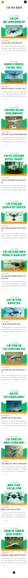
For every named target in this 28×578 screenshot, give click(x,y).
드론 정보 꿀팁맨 (5, 40)
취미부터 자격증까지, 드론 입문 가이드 (13, 88)
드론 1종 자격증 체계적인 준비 (10, 324)
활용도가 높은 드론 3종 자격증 (10, 509)
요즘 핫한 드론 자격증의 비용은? (11, 418)
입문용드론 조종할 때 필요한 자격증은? (13, 555)
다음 (16, 572)
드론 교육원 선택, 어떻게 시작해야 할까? (14, 464)
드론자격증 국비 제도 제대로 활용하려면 (14, 134)
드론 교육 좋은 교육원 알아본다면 (11, 43)
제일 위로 (25, 575)
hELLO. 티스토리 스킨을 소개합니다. (2, 575)
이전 (11, 572)
